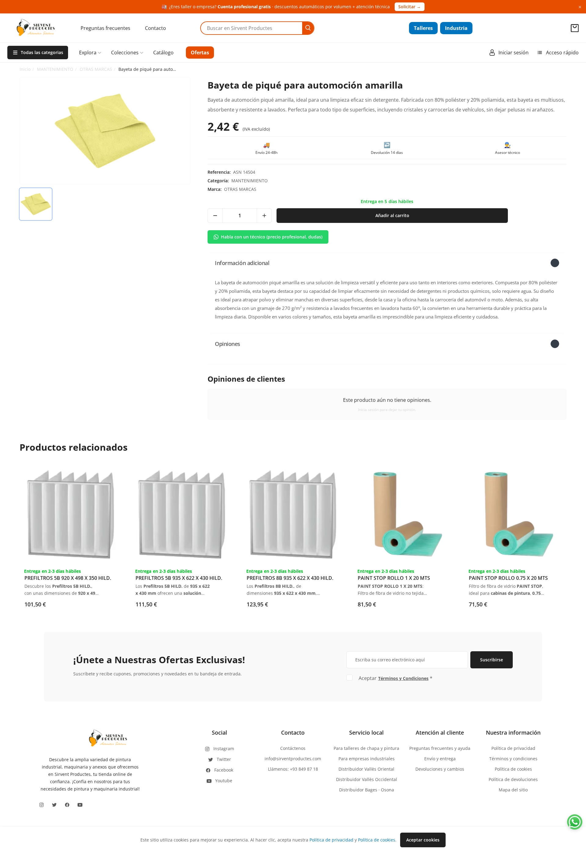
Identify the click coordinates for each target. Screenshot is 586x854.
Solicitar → (409, 6)
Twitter (224, 759)
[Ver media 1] (36, 204)
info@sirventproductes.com (293, 758)
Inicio (25, 69)
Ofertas (200, 52)
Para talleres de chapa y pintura (366, 748)
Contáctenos (293, 748)
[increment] (264, 216)
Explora (87, 52)
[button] (387, 262)
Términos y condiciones (513, 758)
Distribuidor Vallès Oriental (366, 769)
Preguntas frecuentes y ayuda (439, 748)
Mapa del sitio (513, 790)
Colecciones (125, 52)
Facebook (223, 770)
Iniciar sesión (513, 52)
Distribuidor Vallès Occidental (366, 779)
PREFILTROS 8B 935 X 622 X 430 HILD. (290, 578)
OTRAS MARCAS (96, 69)
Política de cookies (513, 769)
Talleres (423, 28)
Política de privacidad (513, 748)
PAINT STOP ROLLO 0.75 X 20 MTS (508, 578)
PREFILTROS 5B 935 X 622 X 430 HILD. (179, 578)
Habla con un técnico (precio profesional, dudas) (271, 237)
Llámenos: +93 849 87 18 (293, 769)
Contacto (155, 28)
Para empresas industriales (366, 758)
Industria (456, 28)
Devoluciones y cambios (439, 769)
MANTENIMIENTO (55, 69)
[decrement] (215, 216)
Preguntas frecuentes (105, 28)
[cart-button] (575, 28)
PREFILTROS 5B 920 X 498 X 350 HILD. (67, 578)
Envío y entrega (440, 758)
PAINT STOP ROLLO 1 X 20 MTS (394, 578)
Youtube (223, 780)
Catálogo (163, 52)
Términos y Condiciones (403, 678)
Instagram (223, 748)
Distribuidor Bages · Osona (366, 790)
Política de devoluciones (513, 779)
